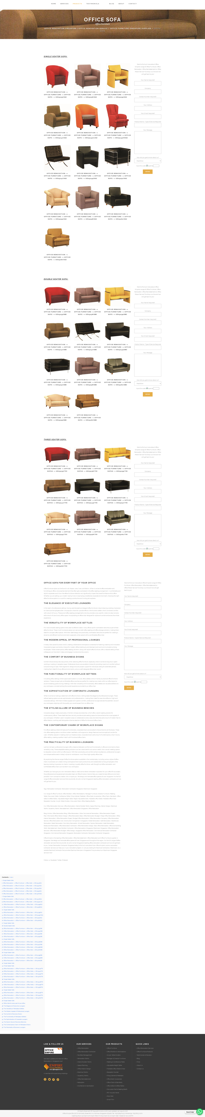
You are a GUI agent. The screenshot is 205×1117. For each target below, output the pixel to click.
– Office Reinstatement (83, 1079)
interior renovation (90, 771)
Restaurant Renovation (51, 826)
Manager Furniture (91, 794)
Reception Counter (49, 801)
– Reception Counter (112, 1072)
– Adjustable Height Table (114, 1065)
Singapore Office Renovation (85, 830)
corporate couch (53, 593)
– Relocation (80, 1082)
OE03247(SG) (61, 178)
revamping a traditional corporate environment (92, 596)
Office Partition (67, 794)
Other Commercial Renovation (89, 813)
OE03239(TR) (122, 471)
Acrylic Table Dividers (63, 801)
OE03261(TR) (122, 534)
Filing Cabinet (75, 796)
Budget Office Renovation (81, 818)
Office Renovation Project (64, 818)
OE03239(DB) (121, 314)
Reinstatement (64, 808)
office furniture (69, 593)
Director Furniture (103, 794)
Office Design (71, 830)
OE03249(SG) (91, 178)
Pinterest (65, 860)
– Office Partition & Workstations (116, 1051)
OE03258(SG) (91, 219)
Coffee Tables (53, 798)
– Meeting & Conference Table (115, 1062)
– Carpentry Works (82, 1075)
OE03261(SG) (121, 219)
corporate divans (82, 730)
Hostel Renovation (94, 821)
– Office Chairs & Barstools (114, 1082)
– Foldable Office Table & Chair (115, 1069)
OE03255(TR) (61, 534)
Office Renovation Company (98, 818)
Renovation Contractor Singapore (72, 789)
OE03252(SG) (121, 178)
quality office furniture (83, 764)
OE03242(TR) (61, 503)
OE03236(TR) (91, 471)
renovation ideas (69, 771)
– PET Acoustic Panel (112, 1092)
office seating (95, 591)
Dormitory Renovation (70, 823)
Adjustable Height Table (65, 798)
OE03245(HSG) (121, 138)
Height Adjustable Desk (80, 798)
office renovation (106, 588)
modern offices (75, 647)
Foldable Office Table (95, 798)
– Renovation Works (82, 1058)
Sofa (50, 97)
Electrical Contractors (103, 848)
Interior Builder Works (83, 806)
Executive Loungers (78, 603)
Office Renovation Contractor (68, 826)
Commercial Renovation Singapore (62, 833)
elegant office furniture (90, 608)
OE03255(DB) (61, 420)
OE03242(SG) (61, 138)
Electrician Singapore (90, 789)
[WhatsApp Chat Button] (199, 1111)
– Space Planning (82, 1065)
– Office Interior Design (83, 1069)
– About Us (139, 1065)
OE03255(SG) (61, 219)
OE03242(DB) (61, 349)
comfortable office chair (96, 635)
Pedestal (83, 796)
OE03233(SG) (61, 97)
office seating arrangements (75, 613)
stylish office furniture (93, 649)
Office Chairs (106, 796)
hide (11, 877)
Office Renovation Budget (91, 816)
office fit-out (112, 771)
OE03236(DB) (91, 314)
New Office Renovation (101, 826)
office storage (99, 630)
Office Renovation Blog (60, 813)
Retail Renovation (57, 823)
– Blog (138, 1058)
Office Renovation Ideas (75, 816)
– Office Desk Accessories (114, 1079)
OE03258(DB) (91, 385)
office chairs (98, 720)
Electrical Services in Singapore (81, 850)
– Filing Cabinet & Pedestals (114, 1075)
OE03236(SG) (91, 97)
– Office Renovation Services (145, 1048)
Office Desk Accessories (93, 796)
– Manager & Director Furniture (116, 1058)
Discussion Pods (75, 801)
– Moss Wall (109, 1096)
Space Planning (95, 806)
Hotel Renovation (108, 823)
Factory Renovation (96, 823)
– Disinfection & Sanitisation (85, 1086)
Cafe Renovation (105, 821)
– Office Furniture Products (144, 1051)
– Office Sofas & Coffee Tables (115, 1086)
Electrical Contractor (55, 850)
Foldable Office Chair (109, 798)
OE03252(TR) (122, 503)
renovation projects (75, 848)
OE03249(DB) (121, 349)
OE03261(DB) (121, 385)
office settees (99, 683)
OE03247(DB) (91, 349)
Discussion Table (53, 796)
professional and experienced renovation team (60, 774)
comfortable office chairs (51, 767)
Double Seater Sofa (56, 279)
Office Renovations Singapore (83, 828)
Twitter (59, 860)
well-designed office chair (88, 669)
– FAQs (138, 1062)
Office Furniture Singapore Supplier (130, 28)
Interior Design (105, 806)
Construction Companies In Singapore (76, 821)
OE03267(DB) (91, 420)
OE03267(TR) (61, 566)
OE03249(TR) (92, 503)
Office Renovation (56, 92)
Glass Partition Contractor (66, 828)
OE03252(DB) (61, 385)
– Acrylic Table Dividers (113, 1055)
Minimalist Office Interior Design (57, 816)
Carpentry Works (53, 808)
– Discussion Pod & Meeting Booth (116, 1089)
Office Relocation (93, 808)
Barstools (113, 796)
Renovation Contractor (54, 789)
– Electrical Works (82, 1072)
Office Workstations (78, 794)
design (55, 840)
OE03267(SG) (61, 259)
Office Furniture (52, 94)
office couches (74, 681)
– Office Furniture (111, 1048)
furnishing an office (50, 591)
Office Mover (128, 588)
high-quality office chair (94, 754)
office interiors (48, 720)
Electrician (113, 848)
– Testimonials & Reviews (144, 1055)
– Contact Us (140, 1069)
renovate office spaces (94, 776)
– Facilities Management (84, 1055)
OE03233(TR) (61, 471)
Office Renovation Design (85, 826)
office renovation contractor (107, 779)
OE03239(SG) (121, 97)
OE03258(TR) (91, 534)
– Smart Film (110, 1099)
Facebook (54, 860)
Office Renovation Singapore (79, 808)
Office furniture (48, 588)
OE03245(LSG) (91, 138)
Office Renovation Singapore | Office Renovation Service (76, 28)
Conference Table (64, 796)
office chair (83, 615)
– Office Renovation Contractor (86, 1051)
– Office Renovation (82, 1048)
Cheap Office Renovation (108, 816)
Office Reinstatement (148, 69)
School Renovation (84, 823)
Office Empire (81, 774)
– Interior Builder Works (83, 1062)
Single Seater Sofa (55, 56)
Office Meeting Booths (88, 801)
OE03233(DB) (61, 314)
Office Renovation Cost (56, 821)
